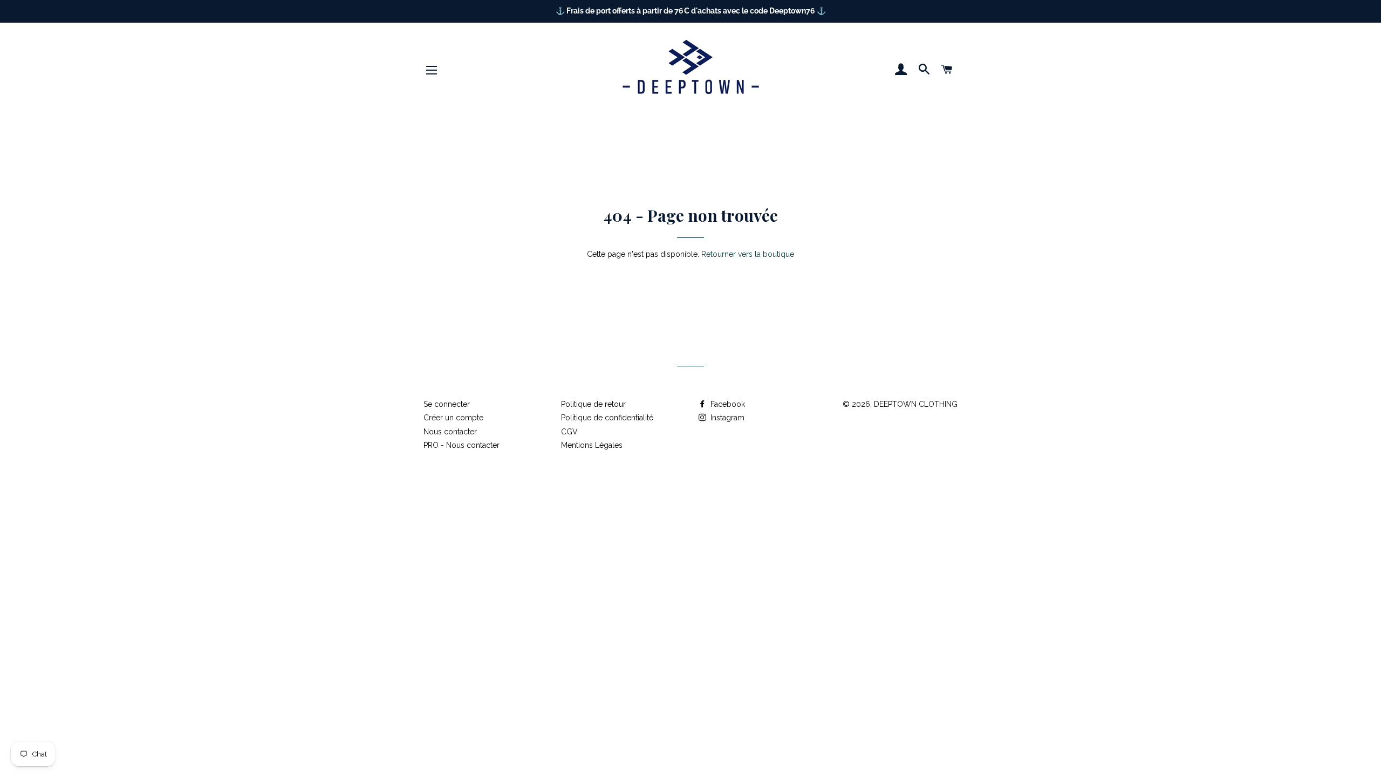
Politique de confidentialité (607, 417)
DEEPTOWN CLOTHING (916, 404)
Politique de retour (593, 404)
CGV (569, 431)
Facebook (726, 404)
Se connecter (446, 404)
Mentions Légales (592, 445)
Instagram (726, 417)
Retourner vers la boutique (747, 254)
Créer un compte (453, 417)
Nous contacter (450, 431)
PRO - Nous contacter (461, 445)
